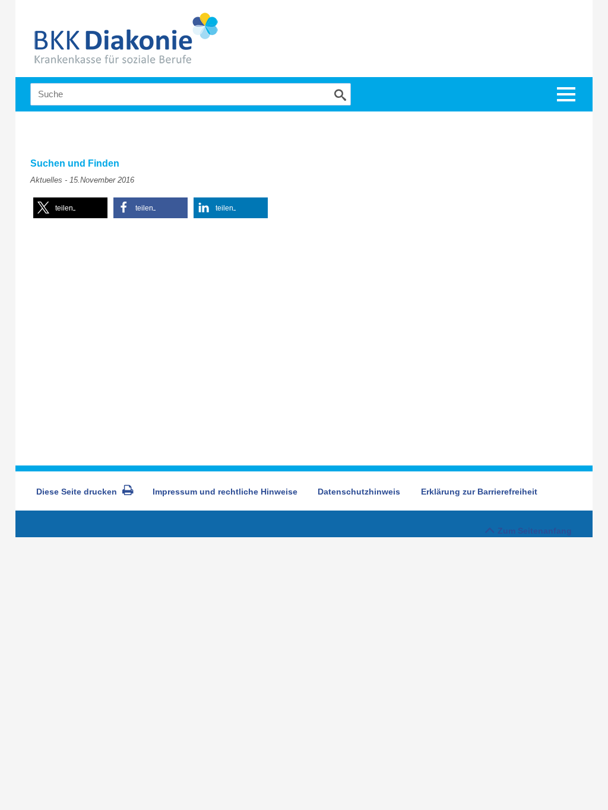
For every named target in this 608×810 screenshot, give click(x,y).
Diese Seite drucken (76, 491)
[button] (70, 207)
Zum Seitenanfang (535, 530)
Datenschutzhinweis (359, 491)
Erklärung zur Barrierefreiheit (479, 491)
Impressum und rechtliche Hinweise (225, 491)
